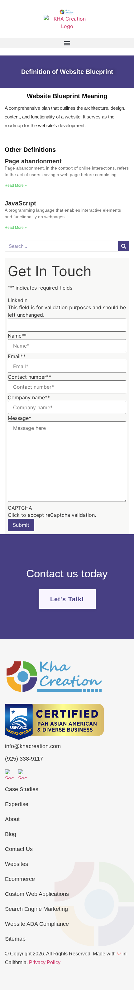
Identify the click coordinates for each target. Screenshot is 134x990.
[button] (67, 43)
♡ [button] (119, 953)
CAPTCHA (20, 507)
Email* (17, 356)
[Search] (123, 246)
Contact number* (29, 376)
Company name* (29, 397)
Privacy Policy (44, 962)
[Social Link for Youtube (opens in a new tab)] (9, 774)
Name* (17, 335)
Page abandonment (33, 161)
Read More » (16, 185)
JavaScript (20, 203)
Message (19, 418)
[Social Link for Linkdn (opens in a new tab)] (22, 774)
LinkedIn (17, 300)
